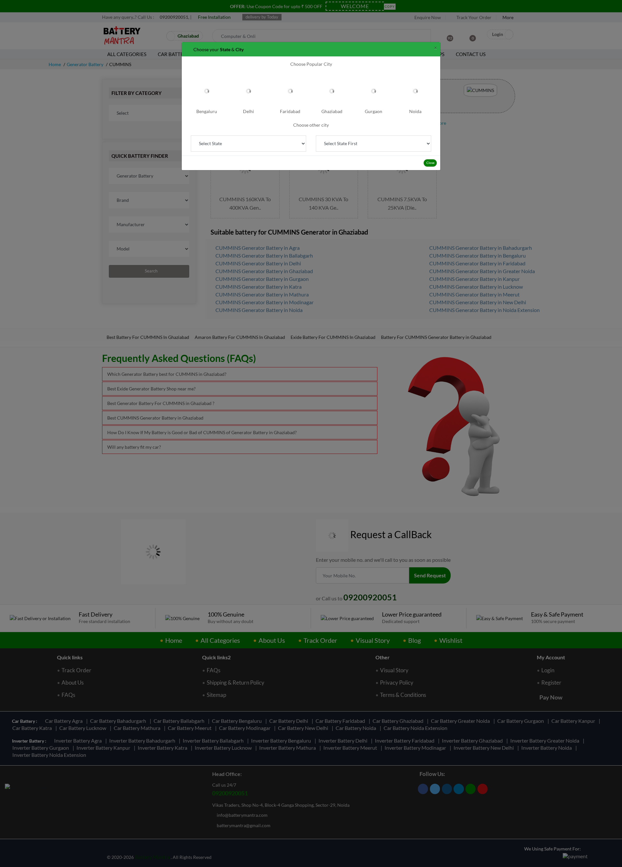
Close (430, 163)
